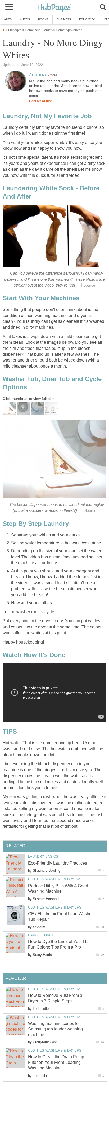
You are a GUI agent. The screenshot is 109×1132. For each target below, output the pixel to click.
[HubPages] (54, 7)
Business (64, 19)
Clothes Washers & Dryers (54, 879)
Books (43, 19)
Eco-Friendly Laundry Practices (57, 863)
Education (87, 19)
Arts (8, 19)
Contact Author (40, 101)
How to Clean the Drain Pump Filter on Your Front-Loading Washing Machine (56, 1062)
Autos (25, 19)
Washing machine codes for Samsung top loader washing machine (55, 1029)
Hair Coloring (41, 935)
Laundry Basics (43, 856)
